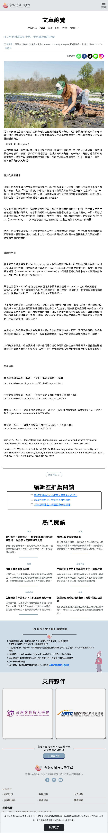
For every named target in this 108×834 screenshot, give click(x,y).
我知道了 (54, 827)
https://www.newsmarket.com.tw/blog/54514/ (27, 428)
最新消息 (43, 794)
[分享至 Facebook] (84, 56)
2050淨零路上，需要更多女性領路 (52, 500)
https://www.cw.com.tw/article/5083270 (29, 413)
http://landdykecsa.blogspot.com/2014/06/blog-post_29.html (35, 398)
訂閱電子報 (54, 756)
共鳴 (64, 28)
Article (74, 28)
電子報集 (43, 800)
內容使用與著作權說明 (59, 665)
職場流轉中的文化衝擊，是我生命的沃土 (55, 495)
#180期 (8, 48)
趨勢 (42, 28)
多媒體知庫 (9, 800)
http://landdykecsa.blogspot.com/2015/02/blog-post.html (33, 383)
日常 (57, 28)
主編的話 (32, 28)
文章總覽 (78, 794)
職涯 (50, 28)
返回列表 (52, 475)
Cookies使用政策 (65, 820)
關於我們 (8, 794)
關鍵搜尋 (78, 800)
